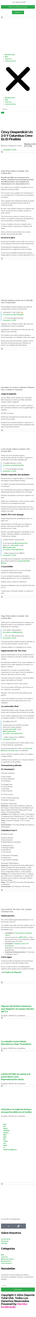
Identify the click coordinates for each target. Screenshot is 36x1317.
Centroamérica (10, 61)
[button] (18, 79)
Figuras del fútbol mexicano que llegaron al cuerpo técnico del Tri (17, 1009)
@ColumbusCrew (21, 543)
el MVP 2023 (22, 937)
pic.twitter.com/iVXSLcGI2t (12, 733)
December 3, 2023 (9, 471)
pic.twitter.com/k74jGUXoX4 (13, 549)
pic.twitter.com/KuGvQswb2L (13, 465)
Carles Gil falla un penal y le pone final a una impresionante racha (15, 1077)
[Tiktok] (18, 1226)
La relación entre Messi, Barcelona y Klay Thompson (16, 1042)
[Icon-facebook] (3, 1226)
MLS (6, 57)
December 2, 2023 (9, 320)
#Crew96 (15, 545)
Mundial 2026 (10, 54)
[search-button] (2, 112)
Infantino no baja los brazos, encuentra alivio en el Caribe (16, 1110)
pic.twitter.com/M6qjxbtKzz (13, 632)
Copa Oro (8, 59)
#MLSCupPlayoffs (9, 547)
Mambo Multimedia (14, 1305)
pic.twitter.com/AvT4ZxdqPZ (13, 314)
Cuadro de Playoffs (12, 972)
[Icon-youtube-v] (23, 1226)
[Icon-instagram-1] (13, 1226)
